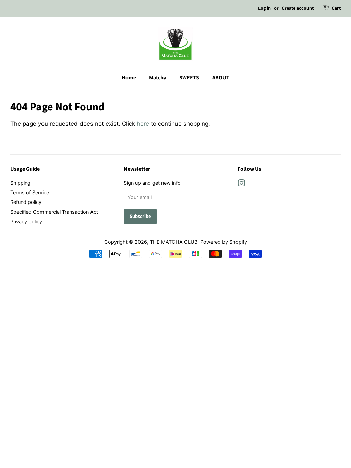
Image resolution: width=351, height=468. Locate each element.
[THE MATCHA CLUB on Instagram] (241, 184)
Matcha (157, 78)
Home (129, 78)
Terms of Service (29, 192)
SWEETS (189, 78)
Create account (298, 8)
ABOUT (220, 78)
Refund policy (25, 202)
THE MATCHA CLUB (173, 242)
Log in (264, 8)
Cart (336, 8)
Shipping (20, 183)
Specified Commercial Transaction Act (54, 212)
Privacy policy (26, 221)
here (143, 123)
